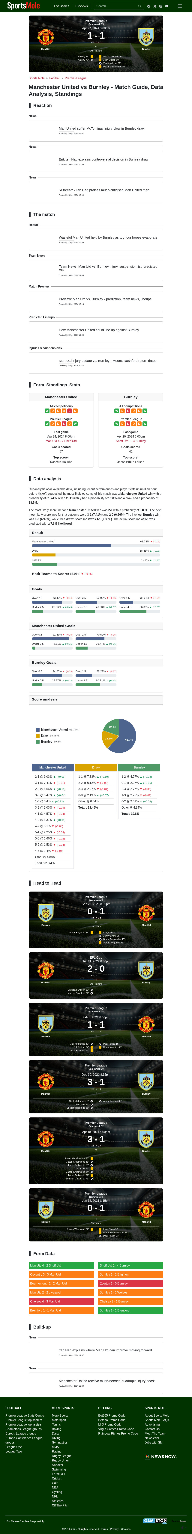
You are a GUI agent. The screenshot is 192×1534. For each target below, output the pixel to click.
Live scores (61, 6)
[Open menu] (179, 6)
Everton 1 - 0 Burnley (114, 1283)
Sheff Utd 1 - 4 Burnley (131, 441)
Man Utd (45, 49)
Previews (81, 6)
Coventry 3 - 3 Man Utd (45, 1274)
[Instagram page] (160, 6)
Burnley (146, 49)
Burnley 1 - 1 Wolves (113, 1292)
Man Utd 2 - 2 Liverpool (45, 1292)
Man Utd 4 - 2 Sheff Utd (61, 441)
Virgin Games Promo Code (116, 1429)
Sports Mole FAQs (157, 1420)
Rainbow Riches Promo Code (118, 1433)
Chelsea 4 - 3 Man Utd (45, 1301)
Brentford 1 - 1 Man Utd (45, 1310)
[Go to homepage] (23, 6)
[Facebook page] (148, 6)
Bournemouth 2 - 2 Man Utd (48, 1283)
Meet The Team (155, 1433)
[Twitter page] (154, 6)
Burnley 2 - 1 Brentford (115, 1310)
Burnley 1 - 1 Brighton (114, 1274)
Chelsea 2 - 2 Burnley (114, 1301)
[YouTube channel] (166, 6)
